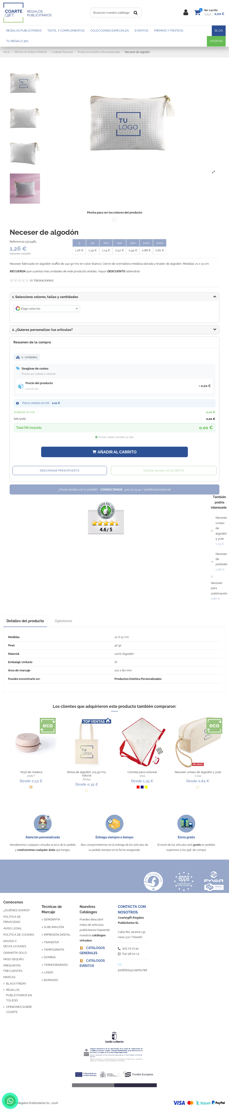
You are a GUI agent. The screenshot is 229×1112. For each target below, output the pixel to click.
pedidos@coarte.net (132, 970)
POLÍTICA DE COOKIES (18, 934)
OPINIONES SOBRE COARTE (19, 1009)
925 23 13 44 (130, 948)
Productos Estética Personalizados (137, 679)
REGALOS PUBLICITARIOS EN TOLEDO (19, 995)
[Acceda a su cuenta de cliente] (185, 12)
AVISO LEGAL (12, 928)
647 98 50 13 (130, 953)
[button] (114, 330)
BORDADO (51, 980)
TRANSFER (51, 942)
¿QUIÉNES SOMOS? (16, 910)
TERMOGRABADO (56, 964)
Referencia (17, 241)
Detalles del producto (25, 621)
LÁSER (48, 972)
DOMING (49, 957)
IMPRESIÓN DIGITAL (57, 934)
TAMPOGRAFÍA (54, 949)
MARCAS (9, 977)
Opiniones (63, 621)
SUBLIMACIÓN (54, 927)
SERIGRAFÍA (52, 919)
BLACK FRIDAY (16, 983)
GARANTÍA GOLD (15, 952)
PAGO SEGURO (13, 959)
